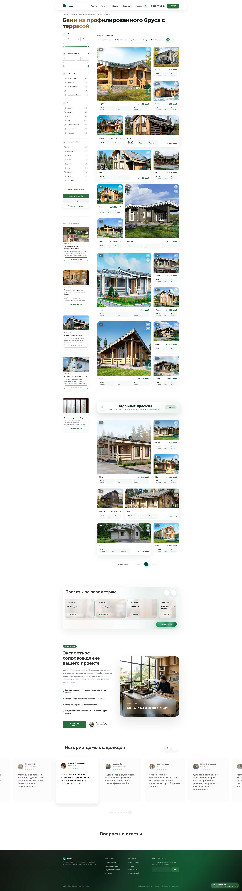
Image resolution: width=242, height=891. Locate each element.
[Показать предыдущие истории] (167, 748)
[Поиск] (145, 6)
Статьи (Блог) (133, 873)
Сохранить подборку (77, 206)
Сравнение (121, 39)
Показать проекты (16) (76, 196)
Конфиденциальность (145, 886)
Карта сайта (166, 886)
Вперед (156, 564)
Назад (137, 564)
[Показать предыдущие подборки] (167, 593)
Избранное (105, 39)
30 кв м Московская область (169, 608)
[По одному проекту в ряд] (171, 39)
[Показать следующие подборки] (174, 593)
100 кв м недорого (105, 607)
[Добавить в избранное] (148, 49)
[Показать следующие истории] (174, 748)
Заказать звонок (173, 6)
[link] (124, 80)
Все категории (166, 624)
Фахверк (131, 866)
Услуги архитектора (112, 870)
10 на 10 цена (72, 607)
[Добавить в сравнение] (148, 54)
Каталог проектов (111, 863)
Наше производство (112, 866)
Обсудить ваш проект (74, 724)
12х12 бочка (134, 607)
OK (175, 870)
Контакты (139, 6)
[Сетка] (168, 39)
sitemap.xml (175, 886)
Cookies (156, 886)
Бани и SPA (132, 870)
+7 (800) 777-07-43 (157, 6)
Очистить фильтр (76, 201)
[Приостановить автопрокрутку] (130, 812)
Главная (65, 14)
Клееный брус (133, 863)
